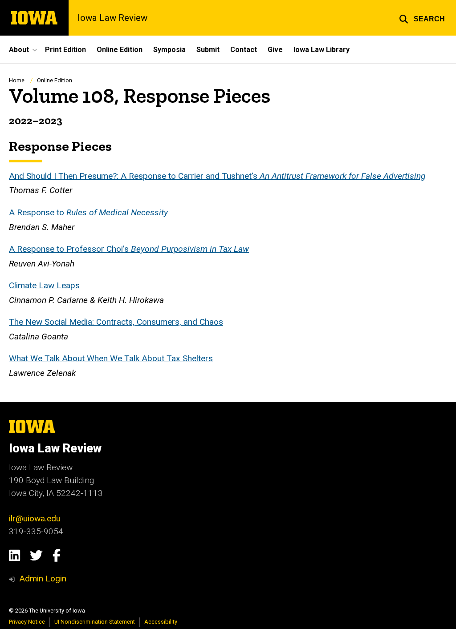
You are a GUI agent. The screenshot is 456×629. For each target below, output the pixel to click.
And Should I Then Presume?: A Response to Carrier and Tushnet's (217, 176)
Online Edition (119, 49)
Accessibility (160, 621)
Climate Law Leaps (44, 285)
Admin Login (42, 578)
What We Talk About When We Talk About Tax (96, 358)
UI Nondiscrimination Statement (94, 621)
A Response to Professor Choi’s (70, 249)
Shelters (198, 358)
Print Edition (65, 49)
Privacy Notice (27, 621)
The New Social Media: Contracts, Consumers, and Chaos (116, 322)
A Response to (37, 212)
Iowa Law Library (321, 49)
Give (275, 49)
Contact (243, 49)
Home (16, 80)
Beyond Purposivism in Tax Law (190, 249)
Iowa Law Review (112, 17)
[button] (422, 18)
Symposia (169, 49)
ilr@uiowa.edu (35, 518)
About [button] (19, 49)
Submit (208, 49)
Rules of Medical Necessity (117, 212)
